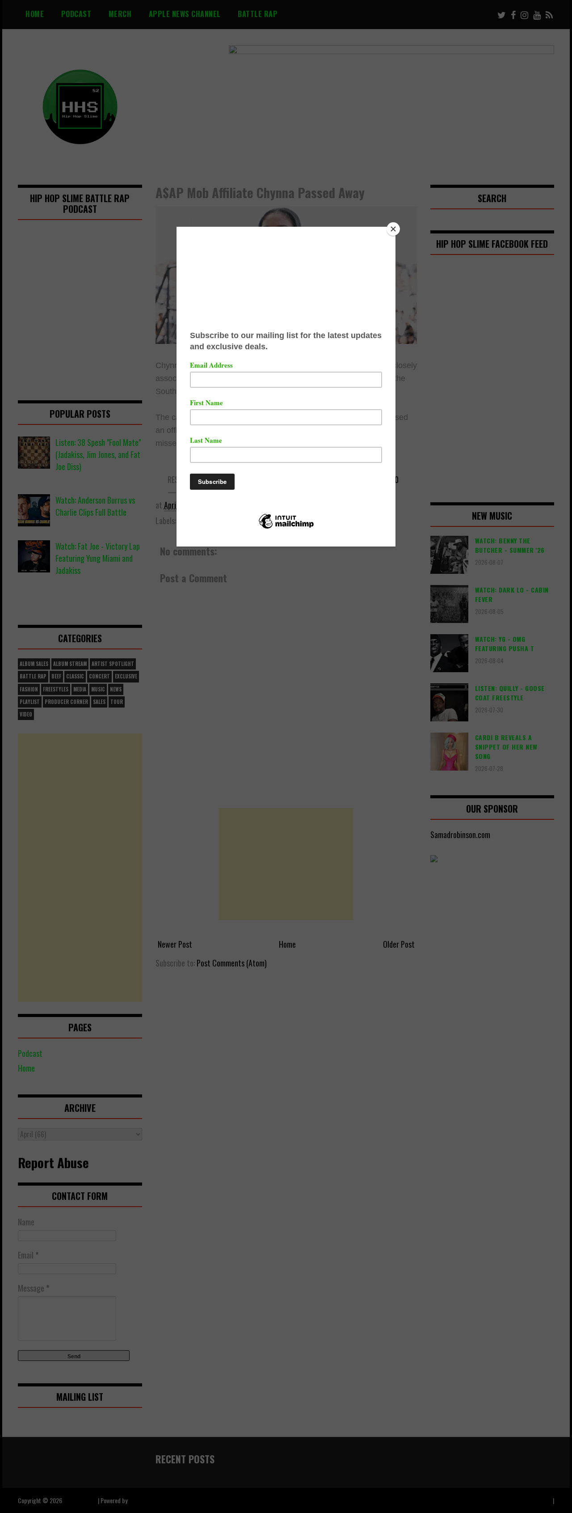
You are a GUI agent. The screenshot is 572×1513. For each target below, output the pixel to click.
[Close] (393, 229)
